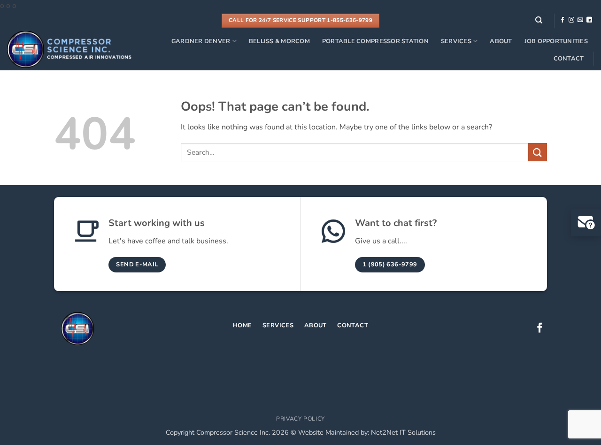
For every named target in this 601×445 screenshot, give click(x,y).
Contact (569, 58)
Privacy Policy (300, 418)
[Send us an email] (580, 20)
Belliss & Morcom (279, 41)
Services (456, 41)
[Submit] (537, 152)
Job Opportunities (556, 41)
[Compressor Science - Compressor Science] (69, 49)
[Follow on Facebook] (562, 20)
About (501, 41)
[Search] (539, 20)
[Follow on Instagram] (571, 20)
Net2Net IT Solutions (403, 432)
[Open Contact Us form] (586, 222)
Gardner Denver (201, 41)
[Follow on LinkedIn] (589, 20)
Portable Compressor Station (375, 41)
